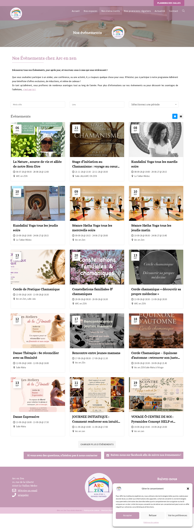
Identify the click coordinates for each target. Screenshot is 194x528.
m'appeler (23, 495)
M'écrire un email (27, 490)
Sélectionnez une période (145, 104)
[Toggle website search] (183, 11)
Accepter (127, 515)
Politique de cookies (151, 522)
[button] (187, 488)
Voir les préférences (177, 515)
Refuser (153, 515)
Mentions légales (107, 510)
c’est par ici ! (29, 89)
